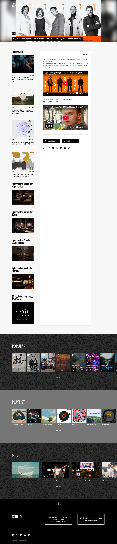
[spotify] (53, 149)
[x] (57, 149)
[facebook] (61, 149)
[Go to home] (23, 5)
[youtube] (65, 149)
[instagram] (68, 149)
